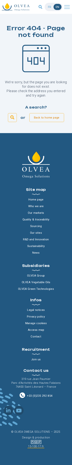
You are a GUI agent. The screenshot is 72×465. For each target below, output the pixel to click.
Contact (36, 336)
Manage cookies (36, 323)
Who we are (36, 206)
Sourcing (36, 226)
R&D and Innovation (36, 239)
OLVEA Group (36, 275)
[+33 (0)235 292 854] (22, 395)
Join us (36, 359)
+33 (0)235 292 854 (39, 395)
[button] (40, 7)
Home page (35, 199)
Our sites (36, 232)
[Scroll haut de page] (3, 17)
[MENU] (67, 6)
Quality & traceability (36, 219)
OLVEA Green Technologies (36, 289)
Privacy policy (36, 316)
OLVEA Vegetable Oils (36, 282)
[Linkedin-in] (8, 410)
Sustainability (36, 246)
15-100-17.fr (36, 446)
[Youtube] (19, 410)
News (36, 252)
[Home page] (16, 7)
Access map (36, 330)
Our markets (36, 213)
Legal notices (36, 310)
